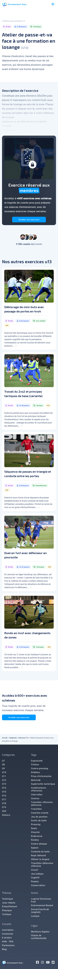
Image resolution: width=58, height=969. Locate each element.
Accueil (4, 738)
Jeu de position (39, 816)
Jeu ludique (37, 874)
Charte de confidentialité (39, 937)
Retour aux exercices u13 (14, 21)
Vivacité (35, 832)
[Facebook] (38, 962)
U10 (4, 772)
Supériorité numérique (43, 784)
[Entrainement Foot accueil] (14, 4)
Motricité (36, 780)
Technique (7, 899)
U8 (3, 764)
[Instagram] (43, 962)
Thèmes (6, 892)
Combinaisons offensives (38, 789)
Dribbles (35, 772)
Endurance (36, 836)
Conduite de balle (40, 851)
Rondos (35, 840)
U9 (3, 768)
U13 (4, 784)
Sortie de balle (39, 820)
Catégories (13, 738)
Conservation (38, 885)
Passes (35, 881)
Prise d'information (41, 776)
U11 (4, 776)
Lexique (35, 916)
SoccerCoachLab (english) (40, 910)
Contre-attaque (39, 844)
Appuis (34, 847)
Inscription (7, 930)
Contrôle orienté (39, 813)
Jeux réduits (8, 902)
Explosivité (37, 761)
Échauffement (9, 906)
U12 (4, 780)
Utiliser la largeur (40, 859)
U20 (4, 811)
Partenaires (8, 945)
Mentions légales (40, 931)
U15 (4, 791)
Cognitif (35, 877)
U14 (4, 788)
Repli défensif (38, 855)
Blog (4, 949)
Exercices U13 (23, 738)
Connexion (7, 934)
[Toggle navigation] (53, 4)
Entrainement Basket (42, 905)
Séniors (6, 815)
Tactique (6, 914)
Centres (35, 798)
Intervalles (36, 794)
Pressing (35, 824)
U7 (3, 761)
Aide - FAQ (7, 941)
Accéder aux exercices (29, 219)
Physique (7, 910)
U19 (4, 807)
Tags (34, 754)
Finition (35, 764)
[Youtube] (49, 962)
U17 (4, 799)
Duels (34, 828)
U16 (4, 795)
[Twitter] (54, 962)
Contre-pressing (39, 768)
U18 (4, 803)
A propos (7, 937)
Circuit (34, 870)
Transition (36, 809)
